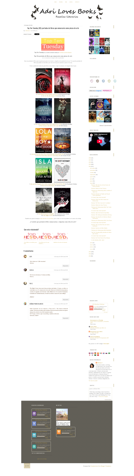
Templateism (94, 466)
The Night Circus (48, 215)
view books (105, 312)
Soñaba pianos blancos (36, 304)
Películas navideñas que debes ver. (98, 328)
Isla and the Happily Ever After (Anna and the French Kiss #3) (47, 184)
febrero (92, 247)
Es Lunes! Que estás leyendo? (98, 197)
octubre (92, 172)
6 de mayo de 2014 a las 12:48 (61, 256)
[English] (90, 353)
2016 (90, 162)
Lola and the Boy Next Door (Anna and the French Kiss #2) (47, 154)
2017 (90, 160)
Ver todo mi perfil (93, 380)
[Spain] (98, 353)
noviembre (93, 170)
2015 (90, 164)
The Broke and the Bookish (65, 52)
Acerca (70, 2)
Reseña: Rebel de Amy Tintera (98, 188)
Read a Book (93, 326)
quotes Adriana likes (94, 389)
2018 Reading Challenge (98, 304)
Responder (65, 266)
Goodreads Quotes (108, 399)
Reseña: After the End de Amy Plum (100, 212)
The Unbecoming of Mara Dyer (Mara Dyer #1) (48, 124)
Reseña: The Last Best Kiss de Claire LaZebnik (100, 225)
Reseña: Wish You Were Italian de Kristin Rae (99, 200)
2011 (90, 256)
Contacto (77, 2)
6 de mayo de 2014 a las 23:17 (61, 303)
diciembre (92, 168)
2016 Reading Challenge (66, 428)
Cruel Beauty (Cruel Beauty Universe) (47, 94)
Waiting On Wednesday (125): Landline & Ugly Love (101, 191)
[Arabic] (95, 355)
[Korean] (93, 355)
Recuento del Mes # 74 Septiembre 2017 (99, 338)
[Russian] (106, 353)
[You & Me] (100, 122)
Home (55, 2)
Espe (30, 257)
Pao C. (31, 283)
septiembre (93, 174)
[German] (95, 353)
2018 (90, 158)
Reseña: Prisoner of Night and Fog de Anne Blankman (100, 194)
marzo (91, 245)
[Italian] (101, 353)
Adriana (95, 306)
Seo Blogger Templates (105, 466)
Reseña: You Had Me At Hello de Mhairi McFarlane (101, 217)
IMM (66, 2)
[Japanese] (90, 355)
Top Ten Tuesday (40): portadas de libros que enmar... (101, 233)
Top (28, 466)
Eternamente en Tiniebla (96, 320)
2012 (90, 254)
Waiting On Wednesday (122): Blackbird (101, 230)
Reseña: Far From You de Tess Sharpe (100, 238)
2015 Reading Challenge (41, 410)
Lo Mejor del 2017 (94, 333)
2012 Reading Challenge (41, 443)
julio (91, 179)
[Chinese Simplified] (98, 355)
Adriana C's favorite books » (105, 125)
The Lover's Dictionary (48, 185)
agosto (91, 176)
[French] (93, 353)
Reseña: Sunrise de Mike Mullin (99, 228)
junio (91, 181)
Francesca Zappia (103, 396)
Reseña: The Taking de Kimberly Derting (101, 215)
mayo (91, 183)
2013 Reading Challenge (41, 431)
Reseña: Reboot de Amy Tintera (99, 205)
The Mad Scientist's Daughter (46, 214)
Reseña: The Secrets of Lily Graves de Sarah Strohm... (100, 185)
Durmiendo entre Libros (96, 331)
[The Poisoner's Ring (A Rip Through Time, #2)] (108, 109)
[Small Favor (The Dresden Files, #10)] (92, 122)
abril (91, 242)
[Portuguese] (109, 353)
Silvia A (31, 270)
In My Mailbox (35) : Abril (97, 240)
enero (91, 249)
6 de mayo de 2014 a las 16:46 (61, 270)
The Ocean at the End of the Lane (49, 125)
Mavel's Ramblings (95, 336)
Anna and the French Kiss (46, 218)
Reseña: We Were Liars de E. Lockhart (100, 203)
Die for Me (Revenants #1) (50, 96)
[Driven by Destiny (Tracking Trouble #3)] (108, 122)
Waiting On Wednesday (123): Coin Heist (101, 220)
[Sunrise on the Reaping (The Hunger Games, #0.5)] (100, 109)
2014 (90, 166)
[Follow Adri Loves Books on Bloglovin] (95, 91)
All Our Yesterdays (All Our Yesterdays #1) (49, 155)
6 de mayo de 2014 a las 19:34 (61, 283)
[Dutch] (104, 353)
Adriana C (28, 30)
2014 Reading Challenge (41, 420)
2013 (90, 251)
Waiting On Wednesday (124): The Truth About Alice (101, 207)
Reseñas (61, 2)
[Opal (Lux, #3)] (92, 110)
